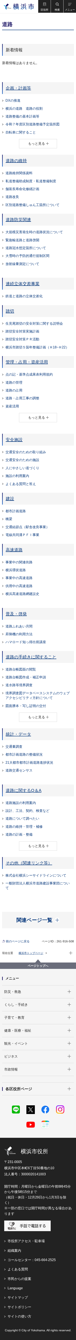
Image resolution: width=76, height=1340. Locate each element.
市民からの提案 (19, 1279)
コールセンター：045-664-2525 (32, 1260)
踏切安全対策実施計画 (22, 331)
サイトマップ (18, 1297)
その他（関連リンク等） (29, 863)
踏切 (10, 311)
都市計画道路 (15, 511)
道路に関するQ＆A (23, 790)
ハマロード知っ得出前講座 (25, 642)
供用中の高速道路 (19, 586)
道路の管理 (13, 382)
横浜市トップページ (31, 953)
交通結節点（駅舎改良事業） (27, 527)
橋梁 (8, 519)
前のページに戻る (18, 941)
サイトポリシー (19, 1307)
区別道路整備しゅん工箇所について (32, 205)
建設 (10, 498)
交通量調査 (13, 746)
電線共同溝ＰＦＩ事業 (22, 535)
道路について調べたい (22, 818)
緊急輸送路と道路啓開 (22, 240)
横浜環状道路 (15, 570)
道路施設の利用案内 (20, 803)
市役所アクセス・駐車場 (26, 1241)
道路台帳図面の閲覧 (20, 669)
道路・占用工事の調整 (22, 398)
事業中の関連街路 (19, 562)
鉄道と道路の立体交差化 (24, 296)
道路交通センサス (19, 770)
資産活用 (12, 406)
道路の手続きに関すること (31, 657)
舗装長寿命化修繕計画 (22, 189)
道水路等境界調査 (19, 685)
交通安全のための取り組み (25, 452)
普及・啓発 (16, 614)
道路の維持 (16, 160)
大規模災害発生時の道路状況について (34, 232)
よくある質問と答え (20, 484)
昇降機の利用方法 (19, 634)
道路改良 (12, 197)
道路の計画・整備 (19, 834)
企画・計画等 (18, 88)
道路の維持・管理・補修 (24, 826)
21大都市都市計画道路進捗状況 (29, 762)
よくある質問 (18, 1269)
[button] (44, 6)
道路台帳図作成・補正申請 (25, 677)
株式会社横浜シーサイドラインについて (35, 875)
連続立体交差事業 (22, 283)
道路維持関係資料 (19, 173)
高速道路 (14, 549)
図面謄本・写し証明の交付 (25, 706)
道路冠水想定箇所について (25, 248)
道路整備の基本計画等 (22, 116)
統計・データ (18, 734)
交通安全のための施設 (22, 460)
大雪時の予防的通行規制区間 (27, 256)
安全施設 (14, 439)
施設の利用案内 (17, 476)
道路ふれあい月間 (19, 626)
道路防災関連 (18, 219)
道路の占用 (13, 390)
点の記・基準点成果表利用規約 (29, 374)
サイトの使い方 (19, 1316)
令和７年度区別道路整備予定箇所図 (32, 124)
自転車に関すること (20, 132)
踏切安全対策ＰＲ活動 (22, 339)
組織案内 (14, 1250)
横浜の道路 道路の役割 (24, 108)
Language (15, 1288)
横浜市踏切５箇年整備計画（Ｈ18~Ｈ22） (37, 347)
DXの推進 (12, 100)
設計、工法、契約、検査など (27, 810)
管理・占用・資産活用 (27, 362)
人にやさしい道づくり (22, 468)
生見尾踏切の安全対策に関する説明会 (34, 323)
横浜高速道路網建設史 (22, 594)
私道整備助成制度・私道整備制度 (30, 181)
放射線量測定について (22, 264)
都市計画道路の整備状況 (24, 754)
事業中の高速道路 (19, 578)
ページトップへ (38, 965)
